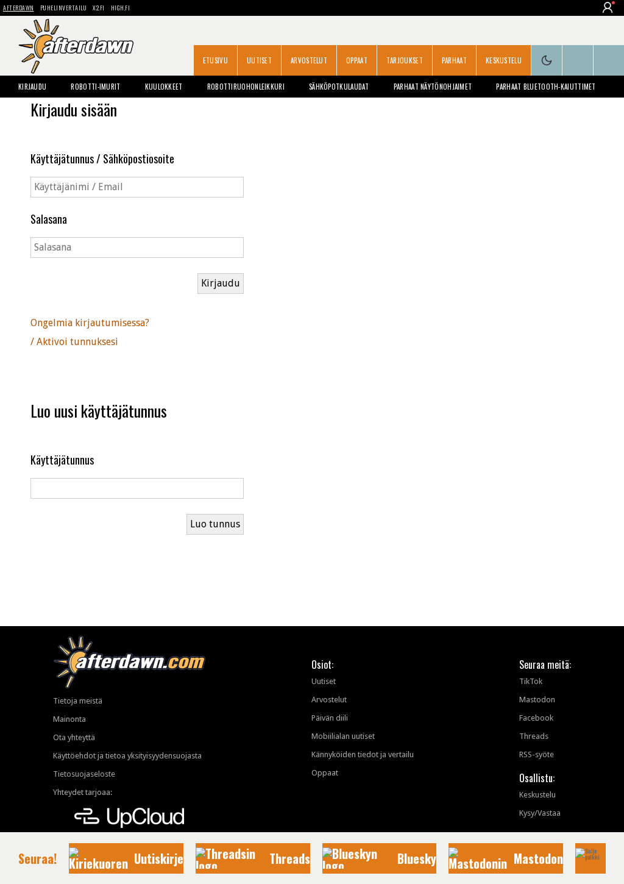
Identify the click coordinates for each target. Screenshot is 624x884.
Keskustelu (504, 60)
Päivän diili (329, 717)
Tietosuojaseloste (84, 774)
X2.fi (99, 7)
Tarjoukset (404, 60)
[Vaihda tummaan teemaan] (546, 60)
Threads (533, 736)
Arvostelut (309, 60)
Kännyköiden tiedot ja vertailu (362, 754)
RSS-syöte (536, 754)
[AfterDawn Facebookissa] (577, 60)
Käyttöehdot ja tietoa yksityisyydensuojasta (127, 755)
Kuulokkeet (164, 86)
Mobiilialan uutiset (343, 736)
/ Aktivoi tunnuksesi (74, 342)
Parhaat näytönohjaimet (433, 86)
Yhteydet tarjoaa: (82, 792)
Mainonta (69, 719)
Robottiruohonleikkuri (246, 86)
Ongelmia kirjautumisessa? (89, 323)
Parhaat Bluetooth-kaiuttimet (545, 86)
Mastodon (537, 699)
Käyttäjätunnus (62, 460)
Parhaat (454, 60)
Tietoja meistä (77, 700)
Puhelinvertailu (63, 7)
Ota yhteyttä (74, 737)
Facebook (536, 717)
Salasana (48, 219)
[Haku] (609, 60)
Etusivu (215, 60)
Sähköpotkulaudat (339, 86)
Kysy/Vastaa (540, 813)
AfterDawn (18, 7)
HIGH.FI (120, 7)
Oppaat (356, 60)
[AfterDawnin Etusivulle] (76, 46)
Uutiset (259, 60)
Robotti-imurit (95, 86)
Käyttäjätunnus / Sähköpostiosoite (102, 158)
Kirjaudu (32, 86)
